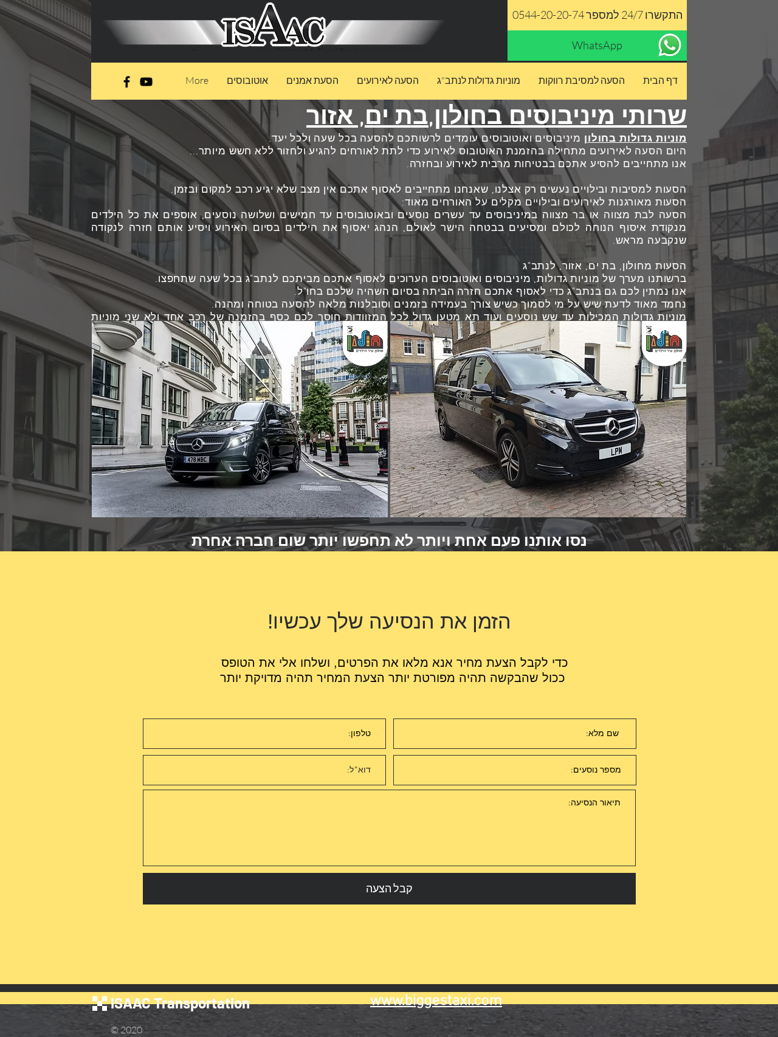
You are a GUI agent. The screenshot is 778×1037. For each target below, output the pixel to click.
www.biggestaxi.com (436, 1001)
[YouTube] (146, 81)
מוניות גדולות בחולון (635, 139)
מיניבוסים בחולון (524, 118)
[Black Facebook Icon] (126, 81)
